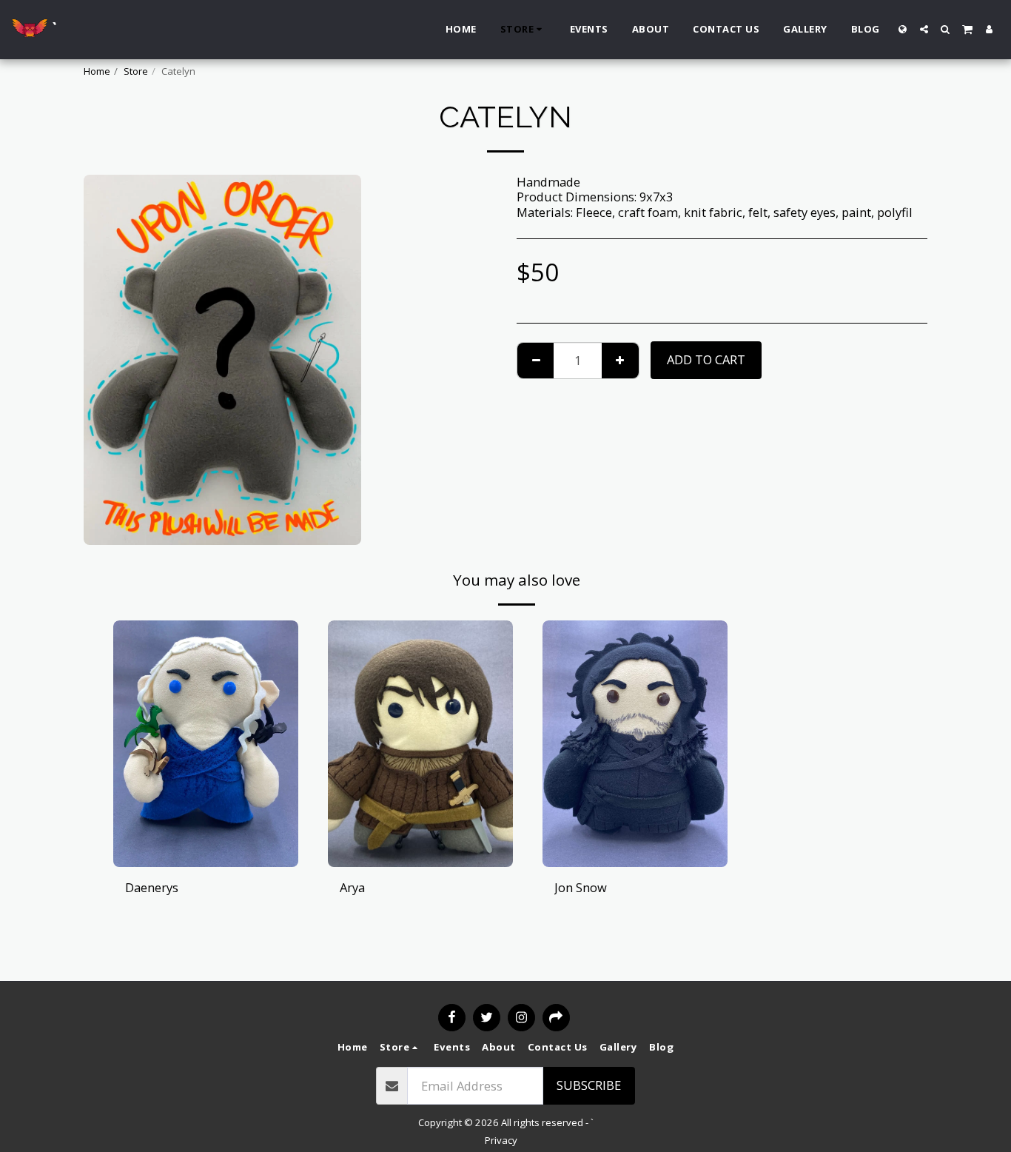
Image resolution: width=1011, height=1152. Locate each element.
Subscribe (589, 1085)
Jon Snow (580, 887)
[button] (924, 29)
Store (136, 71)
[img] (205, 743)
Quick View (206, 830)
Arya (352, 887)
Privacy (501, 1140)
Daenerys (151, 887)
